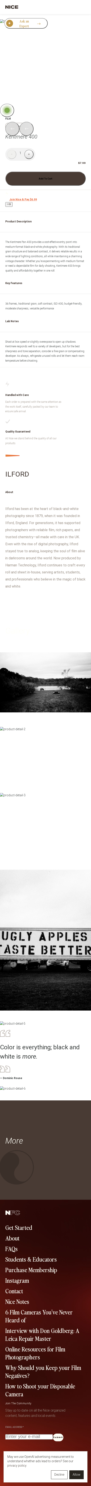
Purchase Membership (31, 1269)
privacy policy (16, 1465)
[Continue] (9, 204)
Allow (76, 1475)
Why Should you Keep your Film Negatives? (43, 1371)
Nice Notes (17, 1301)
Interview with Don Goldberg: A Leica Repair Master (42, 1334)
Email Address (14, 1427)
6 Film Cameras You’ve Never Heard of (39, 1316)
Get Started (18, 1227)
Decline (59, 1475)
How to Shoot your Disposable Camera (40, 1390)
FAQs (11, 1248)
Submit (58, 1437)
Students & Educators (31, 1259)
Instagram (17, 1280)
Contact (14, 1290)
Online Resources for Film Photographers (35, 1353)
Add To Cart (45, 178)
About (12, 1238)
